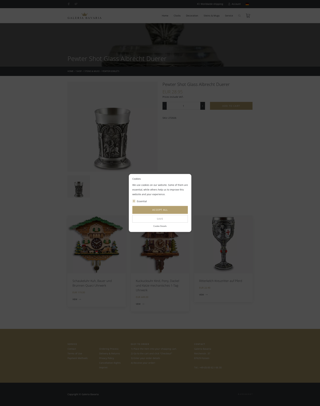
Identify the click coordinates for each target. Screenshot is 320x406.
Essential (142, 201)
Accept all (160, 209)
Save (160, 218)
